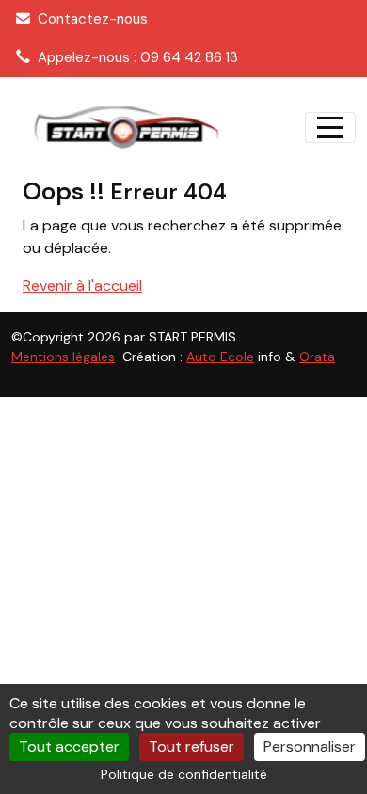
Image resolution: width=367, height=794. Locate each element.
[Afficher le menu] (330, 127)
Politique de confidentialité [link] (184, 774)
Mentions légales (63, 356)
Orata (317, 356)
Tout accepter (69, 746)
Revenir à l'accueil (82, 285)
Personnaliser (309, 746)
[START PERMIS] (125, 127)
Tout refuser (191, 746)
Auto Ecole (220, 356)
